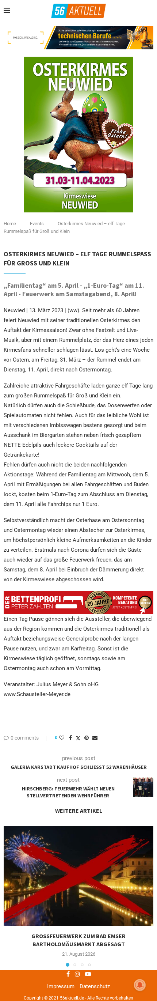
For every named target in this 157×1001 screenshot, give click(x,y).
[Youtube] (88, 974)
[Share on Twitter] (78, 738)
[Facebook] (68, 974)
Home (10, 223)
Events (37, 223)
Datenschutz (95, 986)
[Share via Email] (94, 738)
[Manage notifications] (140, 985)
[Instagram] (77, 974)
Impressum (60, 986)
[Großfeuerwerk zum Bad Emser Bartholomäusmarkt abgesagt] (78, 876)
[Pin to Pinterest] (86, 738)
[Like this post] (61, 738)
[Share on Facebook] (70, 738)
